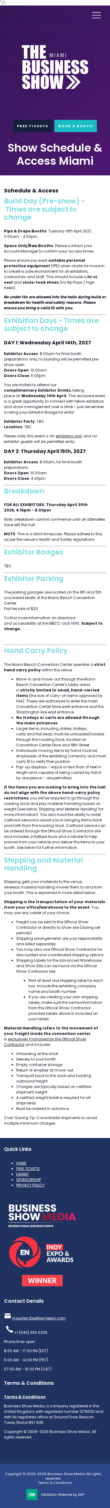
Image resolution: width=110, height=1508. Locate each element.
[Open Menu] (96, 14)
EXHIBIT (22, 1174)
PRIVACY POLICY (30, 1185)
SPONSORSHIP (28, 1179)
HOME (21, 1163)
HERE (75, 623)
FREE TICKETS (32, 126)
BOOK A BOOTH (75, 126)
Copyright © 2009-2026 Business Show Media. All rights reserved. (53, 1476)
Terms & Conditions (25, 1396)
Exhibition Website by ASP (62, 1494)
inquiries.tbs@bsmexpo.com (39, 1318)
